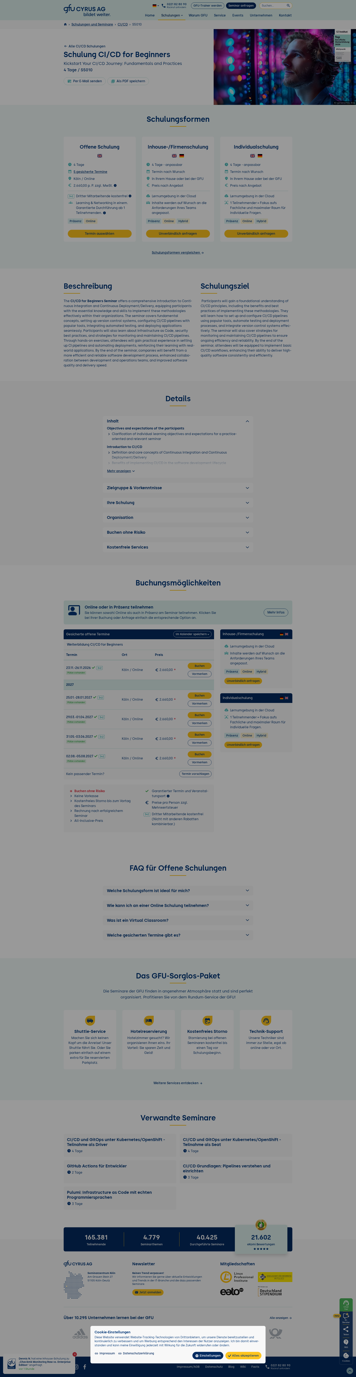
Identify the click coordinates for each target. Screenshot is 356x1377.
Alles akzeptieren (245, 1355)
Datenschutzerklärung (138, 1353)
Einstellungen (210, 1355)
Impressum (107, 1353)
